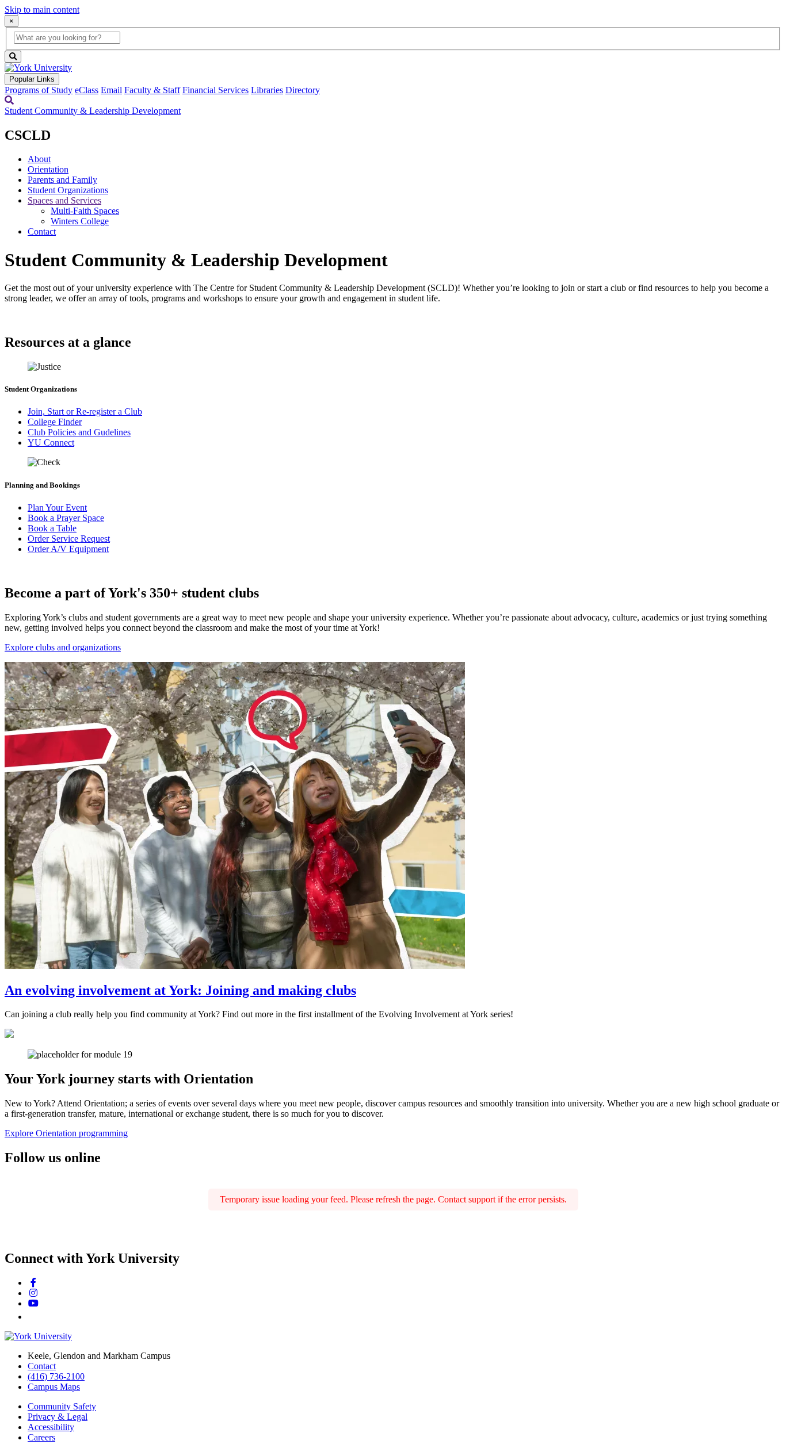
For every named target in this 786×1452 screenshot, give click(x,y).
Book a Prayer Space (66, 518)
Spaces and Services (64, 200)
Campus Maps (54, 1387)
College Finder (55, 422)
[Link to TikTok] (32, 1316)
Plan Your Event (57, 507)
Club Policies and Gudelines (79, 432)
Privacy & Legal (57, 1417)
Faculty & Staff (152, 90)
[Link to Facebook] (33, 1283)
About (39, 159)
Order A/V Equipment (68, 549)
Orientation (48, 169)
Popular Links (32, 79)
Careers (41, 1437)
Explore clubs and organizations (63, 647)
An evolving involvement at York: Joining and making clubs (180, 990)
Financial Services (215, 90)
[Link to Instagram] (33, 1293)
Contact (42, 231)
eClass (86, 90)
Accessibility (51, 1427)
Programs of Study (39, 90)
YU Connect (51, 442)
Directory (302, 90)
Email (111, 90)
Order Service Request (69, 538)
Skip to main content (42, 9)
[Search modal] (9, 100)
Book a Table (52, 528)
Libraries (267, 90)
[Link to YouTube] (33, 1303)
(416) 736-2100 (56, 1376)
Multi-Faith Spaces (85, 211)
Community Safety (62, 1406)
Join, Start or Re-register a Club (85, 411)
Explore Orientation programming (66, 1133)
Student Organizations (68, 190)
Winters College (80, 221)
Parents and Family (62, 180)
